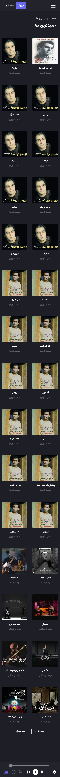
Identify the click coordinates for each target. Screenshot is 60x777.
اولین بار (45, 532)
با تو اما (14, 578)
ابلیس (15, 393)
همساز (45, 624)
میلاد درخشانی (45, 583)
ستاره (14, 161)
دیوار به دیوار (45, 578)
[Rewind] (35, 772)
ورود (21, 5)
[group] (30, 769)
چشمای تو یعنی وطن (45, 485)
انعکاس (45, 671)
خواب (14, 207)
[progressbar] (30, 765)
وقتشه (45, 300)
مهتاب (15, 346)
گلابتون (45, 393)
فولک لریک (45, 207)
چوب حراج (15, 439)
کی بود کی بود (45, 68)
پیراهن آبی (15, 300)
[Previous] (29, 772)
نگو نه (14, 68)
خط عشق (14, 114)
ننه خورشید (45, 346)
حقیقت (45, 254)
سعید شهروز (45, 73)
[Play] (43, 772)
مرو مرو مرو (14, 624)
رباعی (45, 114)
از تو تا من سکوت (14, 717)
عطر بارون (14, 532)
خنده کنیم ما (45, 717)
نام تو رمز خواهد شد (15, 671)
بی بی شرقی (15, 485)
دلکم (45, 439)
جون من (14, 254)
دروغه (45, 161)
